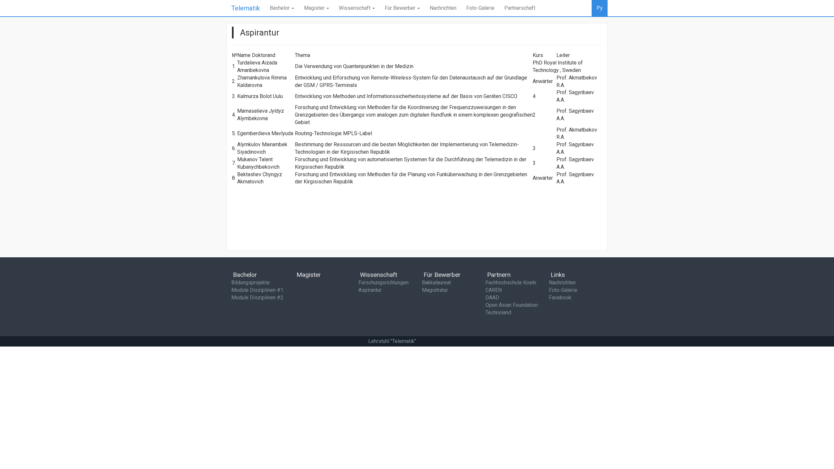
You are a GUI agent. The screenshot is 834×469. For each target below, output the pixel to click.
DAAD (492, 297)
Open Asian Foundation (511, 305)
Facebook (560, 297)
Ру (600, 8)
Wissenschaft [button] (355, 8)
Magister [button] (315, 8)
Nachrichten (443, 8)
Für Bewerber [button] (401, 8)
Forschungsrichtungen (383, 282)
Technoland (498, 312)
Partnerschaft (519, 8)
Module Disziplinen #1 (257, 290)
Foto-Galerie (480, 8)
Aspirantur (369, 290)
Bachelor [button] (280, 8)
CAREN (493, 290)
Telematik (245, 8)
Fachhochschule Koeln (510, 282)
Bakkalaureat (436, 282)
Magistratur (435, 290)
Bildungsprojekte (250, 282)
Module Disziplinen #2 (257, 297)
